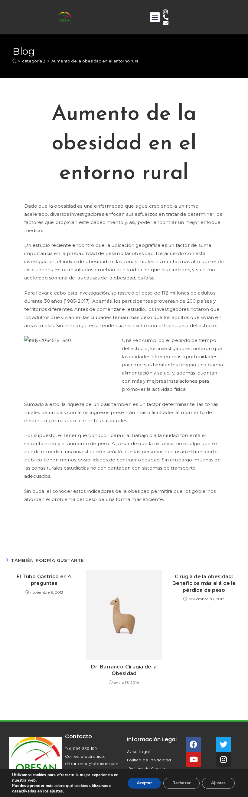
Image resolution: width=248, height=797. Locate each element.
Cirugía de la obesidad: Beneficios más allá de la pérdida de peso (204, 583)
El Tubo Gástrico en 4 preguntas (44, 580)
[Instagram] (223, 759)
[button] (155, 17)
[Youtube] (193, 759)
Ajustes (218, 783)
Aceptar (144, 783)
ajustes (56, 791)
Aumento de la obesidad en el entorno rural (95, 61)
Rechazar (181, 783)
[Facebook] (193, 744)
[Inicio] (14, 61)
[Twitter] (223, 744)
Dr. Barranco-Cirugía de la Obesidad (124, 670)
